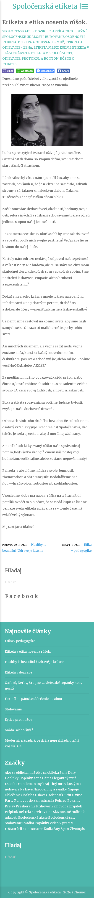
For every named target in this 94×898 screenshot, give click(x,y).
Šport (65, 829)
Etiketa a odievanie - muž (41, 42)
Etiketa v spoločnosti (51, 53)
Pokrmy (73, 800)
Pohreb (61, 800)
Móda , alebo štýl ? (19, 730)
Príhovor (43, 806)
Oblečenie (13, 795)
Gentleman (27, 784)
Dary (72, 773)
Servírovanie (41, 812)
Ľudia (48, 829)
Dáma (46, 778)
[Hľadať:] (47, 857)
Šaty (56, 829)
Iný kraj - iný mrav (51, 784)
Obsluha (27, 795)
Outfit (66, 795)
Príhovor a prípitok (66, 806)
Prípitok (11, 812)
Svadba (28, 823)
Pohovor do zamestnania (34, 800)
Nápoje (73, 789)
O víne (77, 795)
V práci (64, 823)
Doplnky (11, 778)
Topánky (42, 823)
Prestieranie (25, 806)
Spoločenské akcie (32, 817)
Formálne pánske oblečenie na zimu (33, 699)
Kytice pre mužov (18, 720)
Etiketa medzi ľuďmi (52, 48)
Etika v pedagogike (20, 641)
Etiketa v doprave (18, 672)
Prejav (10, 806)
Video (54, 823)
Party (9, 800)
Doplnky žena (30, 778)
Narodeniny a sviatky (50, 789)
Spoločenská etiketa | (47, 6)
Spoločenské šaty (62, 817)
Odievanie (11, 59)
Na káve (26, 789)
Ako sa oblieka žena (51, 773)
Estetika (11, 784)
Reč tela (25, 812)
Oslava (40, 795)
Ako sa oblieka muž (20, 773)
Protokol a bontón (40, 59)
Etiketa (9, 42)
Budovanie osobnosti (65, 37)
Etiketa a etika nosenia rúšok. (28, 651)
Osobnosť (53, 795)
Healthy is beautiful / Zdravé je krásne (34, 662)
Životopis (77, 829)
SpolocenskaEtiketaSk (23, 31)
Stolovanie (13, 709)
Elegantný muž (64, 778)
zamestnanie (33, 829)
